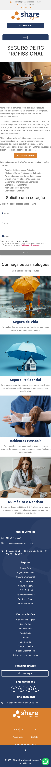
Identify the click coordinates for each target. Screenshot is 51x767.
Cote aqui (26, 673)
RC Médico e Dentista (25, 501)
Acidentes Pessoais (25, 440)
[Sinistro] (34, 726)
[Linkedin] (30, 7)
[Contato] (34, 734)
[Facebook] (22, 7)
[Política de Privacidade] (25, 741)
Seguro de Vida (25, 321)
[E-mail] (36, 689)
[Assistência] (18, 734)
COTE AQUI (27, 25)
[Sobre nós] (18, 726)
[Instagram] (26, 7)
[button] (45, 761)
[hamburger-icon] (25, 37)
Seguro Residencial (25, 379)
